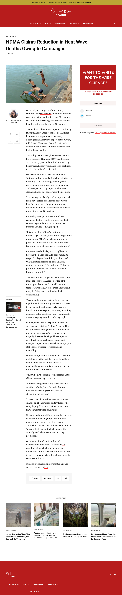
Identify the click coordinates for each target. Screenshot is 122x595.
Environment (11, 36)
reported (38, 223)
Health (26, 584)
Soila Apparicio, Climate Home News (13, 121)
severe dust (45, 113)
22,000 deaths (57, 159)
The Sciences (13, 584)
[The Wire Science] (61, 13)
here (46, 467)
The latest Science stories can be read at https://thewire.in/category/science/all (61, 2)
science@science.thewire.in (105, 133)
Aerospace (53, 584)
